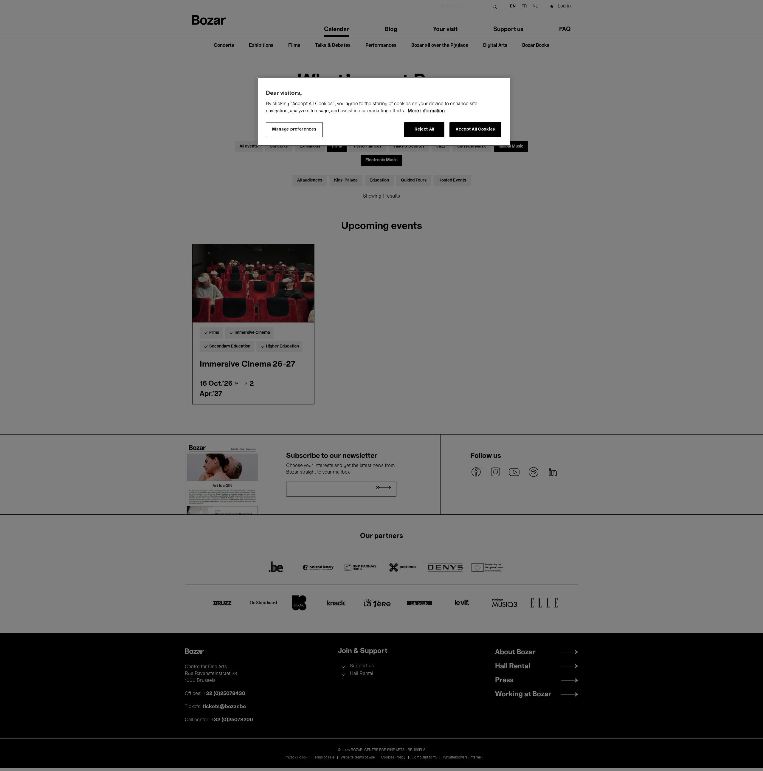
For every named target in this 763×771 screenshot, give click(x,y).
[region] (383, 111)
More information (426, 111)
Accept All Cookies (475, 129)
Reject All (424, 129)
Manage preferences (294, 129)
